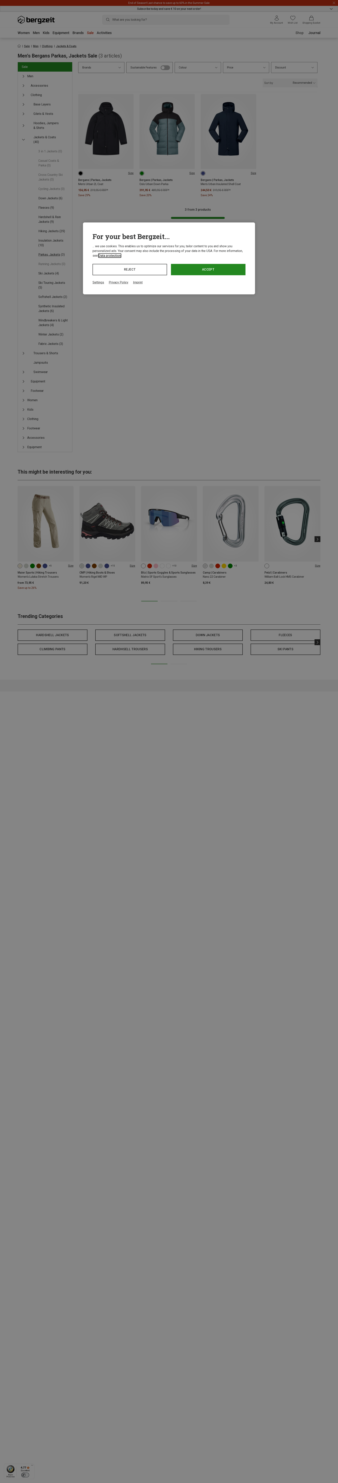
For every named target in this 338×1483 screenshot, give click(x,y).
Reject (130, 269)
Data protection (110, 255)
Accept (208, 269)
